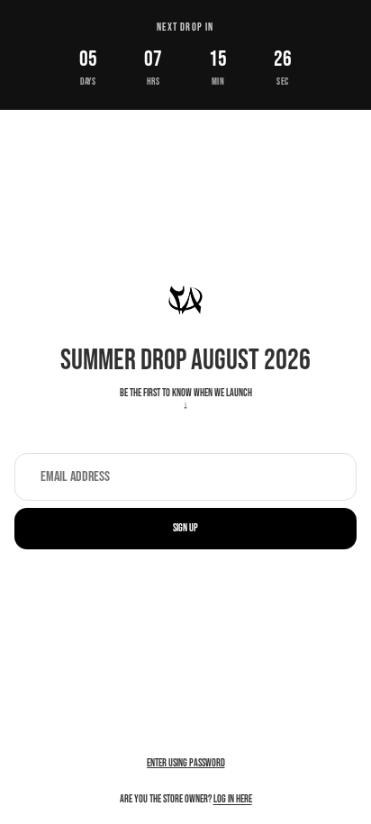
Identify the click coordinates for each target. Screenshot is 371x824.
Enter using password (186, 763)
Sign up (185, 528)
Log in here (232, 799)
